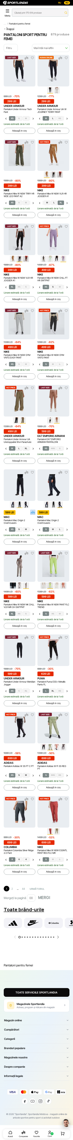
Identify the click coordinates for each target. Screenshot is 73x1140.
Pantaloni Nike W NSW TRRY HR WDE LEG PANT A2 (19, 195)
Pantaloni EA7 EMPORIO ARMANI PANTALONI (49, 440)
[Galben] (50, 586)
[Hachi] (57, 831)
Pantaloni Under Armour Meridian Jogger (19, 683)
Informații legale (13, 1075)
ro (67, 2)
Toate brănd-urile (24, 909)
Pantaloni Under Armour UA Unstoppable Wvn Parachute (17, 440)
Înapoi (10, 29)
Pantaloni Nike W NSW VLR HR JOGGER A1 (52, 195)
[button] (19, 937)
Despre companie (14, 1066)
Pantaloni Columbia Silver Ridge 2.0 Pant (19, 851)
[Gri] (19, 586)
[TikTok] (48, 1101)
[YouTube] (32, 1101)
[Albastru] (13, 505)
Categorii (9, 1038)
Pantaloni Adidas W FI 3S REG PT (51, 767)
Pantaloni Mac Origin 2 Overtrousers (14, 521)
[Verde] (50, 259)
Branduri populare (14, 1048)
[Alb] (57, 90)
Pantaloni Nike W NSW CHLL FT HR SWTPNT (52, 279)
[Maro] (47, 175)
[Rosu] (57, 747)
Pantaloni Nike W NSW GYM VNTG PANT (50, 356)
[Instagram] (40, 1101)
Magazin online (13, 1020)
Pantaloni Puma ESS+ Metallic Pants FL (51, 683)
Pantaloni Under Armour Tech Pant (18, 110)
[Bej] (44, 586)
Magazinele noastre (16, 1057)
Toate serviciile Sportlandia (36, 992)
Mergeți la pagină (15, 898)
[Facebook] (25, 1101)
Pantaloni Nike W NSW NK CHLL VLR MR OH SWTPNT (19, 605)
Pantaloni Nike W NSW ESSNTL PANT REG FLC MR (52, 851)
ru (59, 2)
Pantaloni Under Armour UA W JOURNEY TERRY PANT (51, 110)
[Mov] (63, 259)
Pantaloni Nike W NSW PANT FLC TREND (53, 605)
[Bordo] (50, 831)
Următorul (37, 888)
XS (12, 118)
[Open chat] (66, 1123)
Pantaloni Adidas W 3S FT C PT (19, 766)
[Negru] (50, 90)
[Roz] (63, 586)
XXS (53, 448)
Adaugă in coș (19, 130)
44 (23, 888)
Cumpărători (11, 1029)
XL (61, 202)
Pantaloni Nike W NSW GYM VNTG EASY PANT (17, 356)
